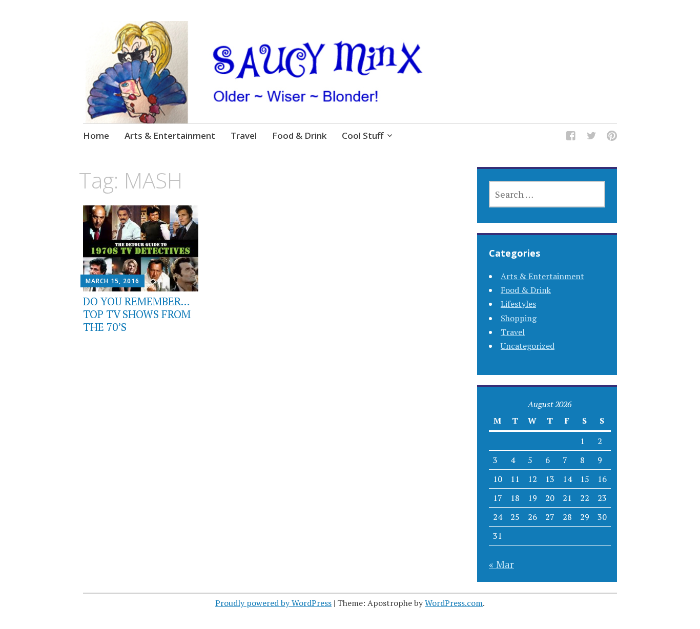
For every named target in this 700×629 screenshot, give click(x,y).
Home (96, 135)
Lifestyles (518, 303)
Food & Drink (299, 135)
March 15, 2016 (112, 281)
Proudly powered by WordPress (273, 603)
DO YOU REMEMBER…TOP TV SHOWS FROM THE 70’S (137, 314)
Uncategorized (527, 345)
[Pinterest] (612, 137)
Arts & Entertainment (170, 135)
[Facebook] (571, 137)
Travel (244, 135)
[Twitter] (591, 137)
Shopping (519, 318)
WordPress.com (454, 603)
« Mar (501, 564)
